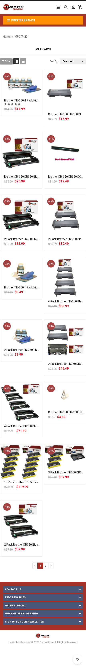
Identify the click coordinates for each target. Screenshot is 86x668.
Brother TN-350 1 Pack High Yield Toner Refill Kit (34, 287)
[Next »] (51, 566)
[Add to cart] (25, 96)
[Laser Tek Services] (43, 635)
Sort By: (54, 61)
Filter (8, 61)
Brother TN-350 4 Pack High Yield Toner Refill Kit (34, 100)
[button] (12, 104)
